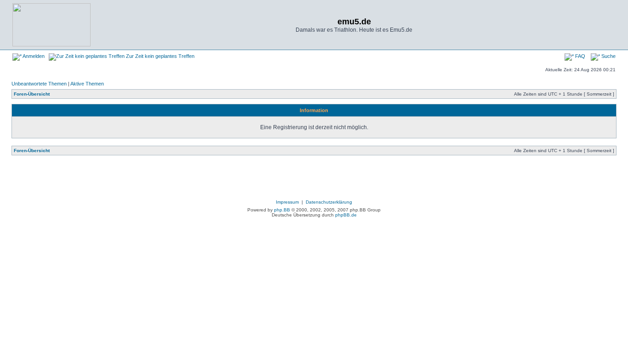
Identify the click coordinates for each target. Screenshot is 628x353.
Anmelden (33, 56)
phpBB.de (346, 214)
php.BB (282, 209)
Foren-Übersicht (32, 94)
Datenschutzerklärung (329, 202)
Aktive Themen (87, 83)
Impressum (287, 202)
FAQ (579, 56)
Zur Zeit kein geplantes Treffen (159, 56)
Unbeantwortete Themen (39, 83)
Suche (608, 56)
